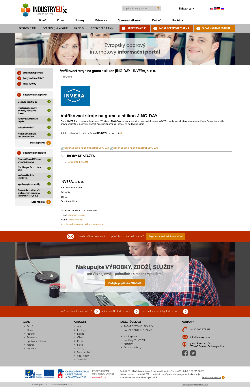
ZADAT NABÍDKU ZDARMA (216, 28)
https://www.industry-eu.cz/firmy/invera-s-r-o (82, 224)
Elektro (80, 334)
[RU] (222, 9)
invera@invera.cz (76, 215)
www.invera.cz (76, 219)
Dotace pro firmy (102, 28)
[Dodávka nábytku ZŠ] (49, 103)
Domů (42, 20)
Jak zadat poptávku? (33, 73)
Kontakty (177, 20)
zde (121, 133)
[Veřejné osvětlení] (49, 128)
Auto (79, 326)
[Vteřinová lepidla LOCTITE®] (49, 177)
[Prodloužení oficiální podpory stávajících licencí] (49, 111)
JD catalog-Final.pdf (78, 162)
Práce (80, 345)
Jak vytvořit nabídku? (33, 78)
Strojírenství (83, 356)
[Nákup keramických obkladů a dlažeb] (49, 136)
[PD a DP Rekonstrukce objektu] (49, 121)
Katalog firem (27, 28)
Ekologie (81, 330)
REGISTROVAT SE (137, 28)
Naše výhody (29, 84)
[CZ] (211, 9)
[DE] (218, 9)
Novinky (79, 20)
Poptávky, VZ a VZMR (55, 28)
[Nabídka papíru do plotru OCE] (49, 169)
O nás (60, 20)
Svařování (82, 359)
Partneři (156, 20)
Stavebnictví (83, 352)
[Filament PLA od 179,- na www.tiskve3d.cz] (49, 161)
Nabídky (79, 28)
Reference (101, 20)
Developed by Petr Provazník (195, 385)
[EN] (215, 9)
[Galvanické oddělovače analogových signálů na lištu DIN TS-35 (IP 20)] (49, 194)
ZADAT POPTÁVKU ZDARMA (174, 28)
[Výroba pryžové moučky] (49, 185)
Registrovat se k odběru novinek (166, 236)
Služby (80, 348)
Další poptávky (37, 143)
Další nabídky (38, 202)
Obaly (80, 337)
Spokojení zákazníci (129, 20)
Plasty (80, 341)
